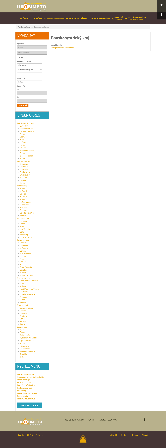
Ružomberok (25, 349)
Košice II (23, 191)
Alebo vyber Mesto (24, 61)
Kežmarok (24, 248)
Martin (22, 343)
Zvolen (22, 159)
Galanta (23, 311)
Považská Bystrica (27, 294)
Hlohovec (23, 313)
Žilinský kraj (22, 327)
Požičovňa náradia (24, 382)
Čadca (22, 332)
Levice (22, 224)
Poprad (23, 256)
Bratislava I (24, 164)
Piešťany (23, 316)
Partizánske (24, 292)
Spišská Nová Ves (27, 213)
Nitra (22, 226)
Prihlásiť (145, 435)
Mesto (62, 48)
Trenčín (23, 302)
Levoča (23, 251)
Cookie (123, 435)
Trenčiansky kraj (23, 278)
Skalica (23, 321)
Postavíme (39, 435)
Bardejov (23, 243)
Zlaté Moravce (26, 237)
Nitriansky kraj (23, 218)
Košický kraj (22, 186)
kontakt (91, 420)
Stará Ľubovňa (26, 267)
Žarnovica (24, 153)
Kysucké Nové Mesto (28, 338)
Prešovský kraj (23, 240)
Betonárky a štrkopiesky (26, 385)
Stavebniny (21, 391)
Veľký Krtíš (24, 126)
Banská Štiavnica (27, 131)
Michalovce (24, 205)
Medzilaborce (25, 254)
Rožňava (23, 207)
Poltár (22, 145)
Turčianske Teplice (27, 351)
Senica (22, 319)
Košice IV (23, 199)
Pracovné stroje (23, 380)
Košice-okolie (25, 202)
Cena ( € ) (21, 86)
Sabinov (23, 262)
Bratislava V (25, 175)
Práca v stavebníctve (25, 374)
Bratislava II (25, 167)
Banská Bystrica (26, 129)
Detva (22, 137)
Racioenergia (22, 396)
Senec (22, 183)
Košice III (23, 197)
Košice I (23, 188)
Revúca (23, 148)
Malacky (23, 178)
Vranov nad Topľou (27, 275)
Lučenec (23, 142)
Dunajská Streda (26, 308)
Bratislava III (25, 169)
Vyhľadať (21, 43)
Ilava (22, 283)
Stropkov (23, 270)
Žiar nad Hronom (26, 156)
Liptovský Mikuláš (27, 340)
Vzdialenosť (69, 48)
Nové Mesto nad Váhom (29, 289)
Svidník (23, 273)
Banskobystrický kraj (25, 123)
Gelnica (23, 194)
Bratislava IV (25, 172)
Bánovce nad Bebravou (29, 281)
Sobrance (24, 210)
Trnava (22, 324)
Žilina (22, 357)
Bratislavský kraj (23, 161)
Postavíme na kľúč (24, 388)
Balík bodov (134, 435)
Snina (22, 264)
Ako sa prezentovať (108, 420)
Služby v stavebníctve (26, 399)
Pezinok (23, 180)
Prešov (22, 259)
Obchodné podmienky (74, 420)
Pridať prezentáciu (30, 405)
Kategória (21, 78)
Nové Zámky (25, 229)
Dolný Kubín (25, 335)
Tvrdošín (23, 354)
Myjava (23, 286)
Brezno (22, 134)
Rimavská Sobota (27, 150)
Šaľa (22, 232)
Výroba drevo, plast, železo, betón (30, 377)
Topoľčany (24, 235)
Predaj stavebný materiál (27, 393)
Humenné (24, 245)
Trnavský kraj (22, 305)
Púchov (23, 300)
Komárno (23, 221)
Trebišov (23, 216)
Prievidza (23, 297)
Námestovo (24, 346)
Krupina (23, 140)
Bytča (22, 330)
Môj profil (113, 435)
